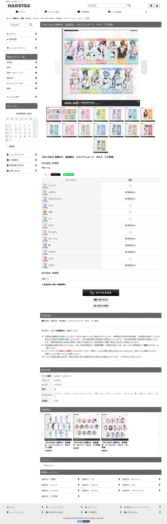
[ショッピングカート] (150, 6)
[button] (146, 12)
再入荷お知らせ (130, 192)
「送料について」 (149, 345)
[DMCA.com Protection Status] (83, 521)
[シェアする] (45, 174)
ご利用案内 (59, 330)
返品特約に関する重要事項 (55, 284)
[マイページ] (156, 6)
